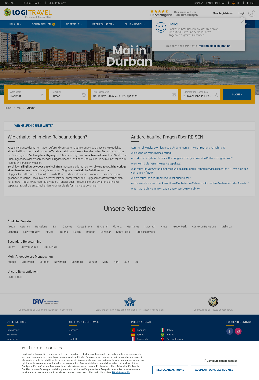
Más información (121, 372)
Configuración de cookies (222, 360)
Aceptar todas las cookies (214, 369)
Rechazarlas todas (170, 369)
